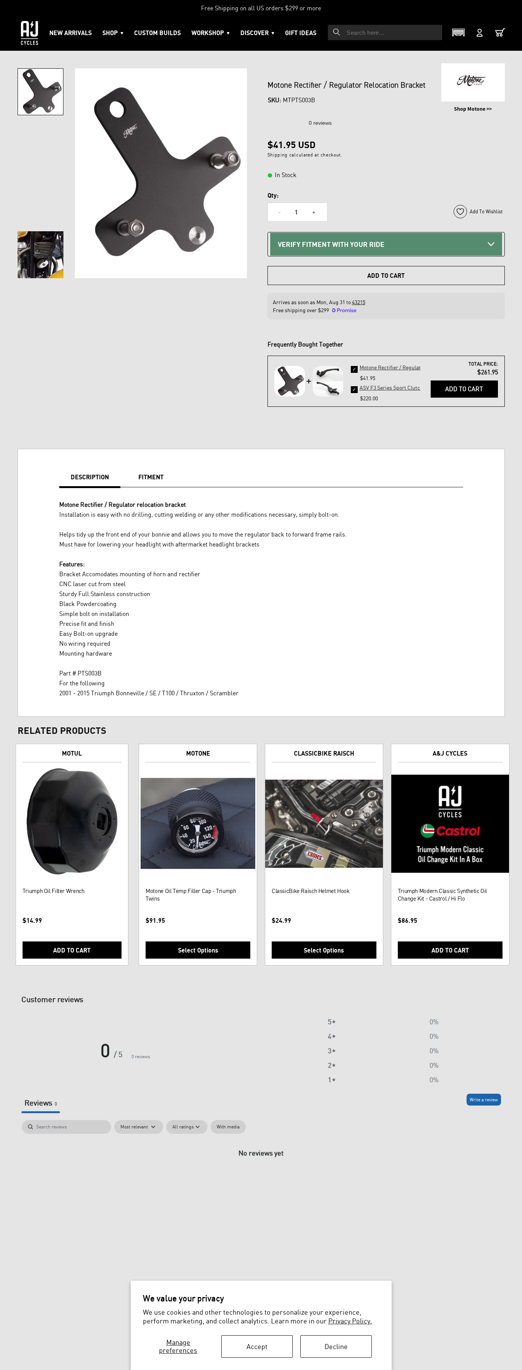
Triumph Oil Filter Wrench (53, 891)
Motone (198, 753)
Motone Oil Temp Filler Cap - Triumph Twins (191, 894)
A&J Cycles (450, 753)
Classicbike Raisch (324, 753)
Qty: (273, 195)
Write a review (484, 1099)
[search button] (336, 32)
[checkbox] (228, 1127)
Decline (336, 1346)
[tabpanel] (261, 1178)
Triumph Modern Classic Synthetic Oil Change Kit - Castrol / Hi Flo (442, 894)
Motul (72, 753)
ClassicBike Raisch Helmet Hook (311, 891)
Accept (256, 1346)
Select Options (198, 950)
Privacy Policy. (350, 1321)
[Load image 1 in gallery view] (40, 91)
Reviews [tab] (40, 1102)
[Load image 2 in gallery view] (40, 254)
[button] (210, 33)
